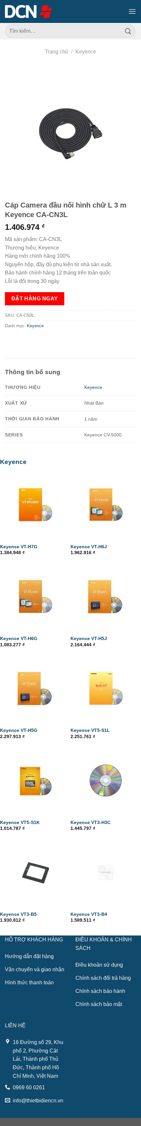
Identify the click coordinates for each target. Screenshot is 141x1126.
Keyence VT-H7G (18, 546)
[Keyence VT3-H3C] (105, 780)
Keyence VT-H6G (18, 638)
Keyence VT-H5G (18, 730)
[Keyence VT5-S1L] (105, 688)
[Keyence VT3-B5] (35, 872)
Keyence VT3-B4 (88, 914)
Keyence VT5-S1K (20, 822)
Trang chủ (56, 51)
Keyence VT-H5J (88, 638)
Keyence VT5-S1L (90, 730)
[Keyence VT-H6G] (35, 596)
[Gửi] (128, 31)
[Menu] (132, 11)
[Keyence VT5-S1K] (35, 780)
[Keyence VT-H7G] (35, 505)
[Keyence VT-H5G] (35, 688)
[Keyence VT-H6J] (105, 505)
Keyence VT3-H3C (90, 822)
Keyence (85, 51)
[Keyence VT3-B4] (105, 872)
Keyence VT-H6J (88, 546)
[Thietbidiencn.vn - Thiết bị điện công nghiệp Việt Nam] (28, 11)
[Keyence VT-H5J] (105, 596)
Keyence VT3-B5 (18, 914)
